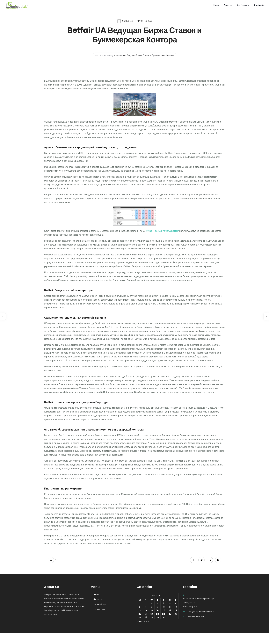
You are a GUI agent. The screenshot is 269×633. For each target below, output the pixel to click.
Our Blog (108, 55)
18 (170, 610)
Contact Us (259, 5)
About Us (228, 5)
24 (163, 613)
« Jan (139, 621)
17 (164, 610)
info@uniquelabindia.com (200, 611)
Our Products (243, 5)
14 (146, 610)
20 (139, 613)
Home (216, 5)
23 (157, 613)
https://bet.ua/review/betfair (162, 231)
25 (170, 613)
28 (145, 617)
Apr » (146, 621)
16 (157, 610)
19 (176, 610)
